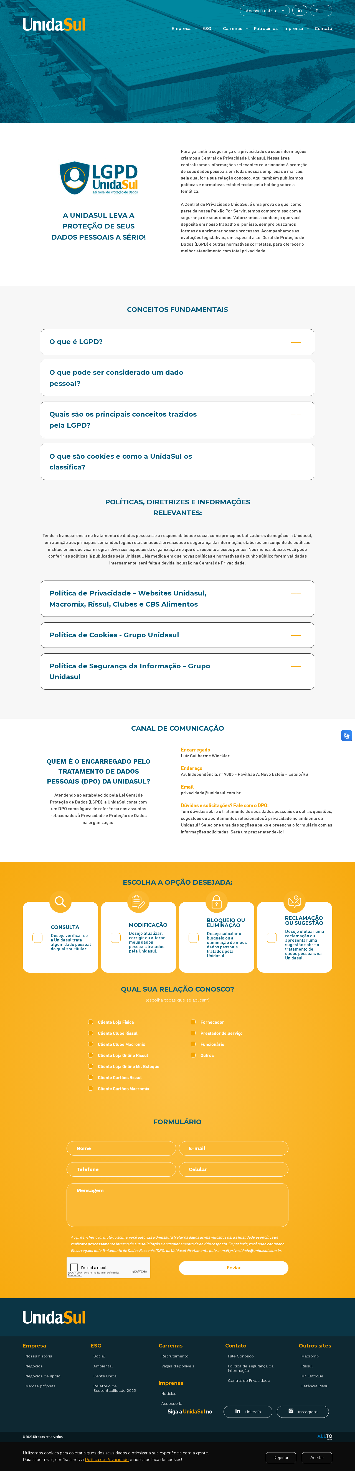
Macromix (310, 1356)
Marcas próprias (40, 1386)
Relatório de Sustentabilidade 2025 (114, 1388)
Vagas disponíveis (177, 1366)
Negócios (34, 1366)
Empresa (34, 1346)
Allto (325, 1437)
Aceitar (317, 1457)
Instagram (308, 1411)
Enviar (234, 1267)
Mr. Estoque (312, 1376)
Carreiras (170, 1346)
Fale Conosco (241, 1356)
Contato (235, 1346)
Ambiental (103, 1366)
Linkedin (253, 1411)
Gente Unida (104, 1376)
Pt (318, 10)
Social (99, 1356)
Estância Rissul (315, 1386)
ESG (96, 1346)
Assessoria (171, 1403)
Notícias (168, 1393)
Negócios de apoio (43, 1376)
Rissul (307, 1366)
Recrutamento (175, 1356)
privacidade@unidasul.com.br (255, 1251)
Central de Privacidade (249, 1380)
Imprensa (171, 1383)
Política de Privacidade (107, 1459)
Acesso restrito (262, 10)
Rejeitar (280, 1457)
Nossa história (39, 1356)
